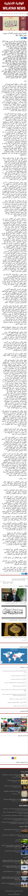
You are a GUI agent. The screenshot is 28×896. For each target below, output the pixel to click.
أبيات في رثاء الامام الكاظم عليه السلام (12, 799)
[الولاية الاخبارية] (14, 3)
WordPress (12, 890)
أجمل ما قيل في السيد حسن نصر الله (12, 785)
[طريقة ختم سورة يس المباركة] (24, 782)
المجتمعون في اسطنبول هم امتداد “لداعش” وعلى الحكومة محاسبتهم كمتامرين (10, 846)
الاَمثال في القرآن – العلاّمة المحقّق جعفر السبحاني (16, 602)
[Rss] (15, 758)
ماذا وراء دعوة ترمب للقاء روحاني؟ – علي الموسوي (8, 582)
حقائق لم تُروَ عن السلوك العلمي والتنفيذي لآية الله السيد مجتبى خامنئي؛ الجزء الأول (11, 861)
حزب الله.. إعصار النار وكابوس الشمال (12, 829)
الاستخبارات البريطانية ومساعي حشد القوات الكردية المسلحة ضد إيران (10, 883)
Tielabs (21, 890)
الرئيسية (25, 13)
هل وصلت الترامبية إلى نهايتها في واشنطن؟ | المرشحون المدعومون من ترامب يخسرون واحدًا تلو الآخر (10, 878)
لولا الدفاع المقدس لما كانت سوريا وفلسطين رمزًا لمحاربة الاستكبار (18, 578)
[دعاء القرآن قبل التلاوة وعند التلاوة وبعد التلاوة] (24, 794)
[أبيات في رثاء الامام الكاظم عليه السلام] (24, 801)
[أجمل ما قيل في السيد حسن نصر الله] (24, 787)
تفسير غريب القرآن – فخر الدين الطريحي (18, 620)
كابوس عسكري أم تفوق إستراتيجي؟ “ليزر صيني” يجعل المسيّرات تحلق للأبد (11, 866)
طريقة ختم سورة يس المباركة (13, 780)
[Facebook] (13, 758)
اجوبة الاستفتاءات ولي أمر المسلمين (12, 850)
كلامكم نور (18, 839)
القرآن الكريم (20, 13)
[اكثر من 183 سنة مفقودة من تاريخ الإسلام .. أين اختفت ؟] (24, 776)
